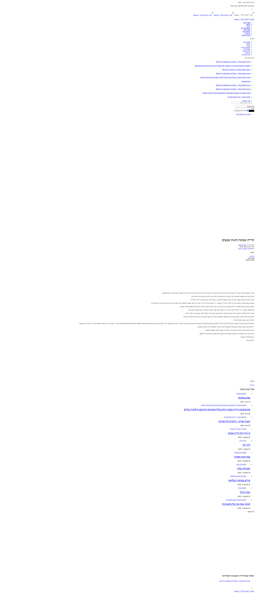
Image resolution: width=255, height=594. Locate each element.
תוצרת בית (247, 30)
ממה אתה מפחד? (242, 456)
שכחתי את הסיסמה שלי (243, 114)
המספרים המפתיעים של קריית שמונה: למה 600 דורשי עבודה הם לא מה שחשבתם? (222, 66)
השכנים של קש (245, 28)
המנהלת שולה (243, 468)
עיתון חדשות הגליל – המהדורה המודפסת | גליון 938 (233, 89)
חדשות (248, 24)
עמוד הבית (251, 258)
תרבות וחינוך (246, 32)
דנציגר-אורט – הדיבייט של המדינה (239, 97)
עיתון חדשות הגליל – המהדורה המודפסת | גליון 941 (233, 62)
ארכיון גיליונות (246, 35)
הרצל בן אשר (242, 245)
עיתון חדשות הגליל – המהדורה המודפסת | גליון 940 (233, 73)
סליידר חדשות (247, 248)
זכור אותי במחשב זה (240, 111)
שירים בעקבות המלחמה (239, 480)
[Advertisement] (248, 146)
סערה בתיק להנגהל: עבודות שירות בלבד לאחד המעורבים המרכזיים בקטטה (225, 77)
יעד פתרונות (4, 593)
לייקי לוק (246, 445)
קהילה (240, 248)
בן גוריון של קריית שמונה (239, 433)
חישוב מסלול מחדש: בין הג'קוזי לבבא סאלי (236, 69)
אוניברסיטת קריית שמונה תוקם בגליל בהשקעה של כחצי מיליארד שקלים (226, 93)
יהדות (248, 26)
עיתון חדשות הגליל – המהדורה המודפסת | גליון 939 (233, 85)
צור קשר (247, 33)
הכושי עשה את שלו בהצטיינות (236, 504)
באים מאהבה (245, 81)
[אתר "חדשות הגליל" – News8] (213, 15)
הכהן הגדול (245, 492)
